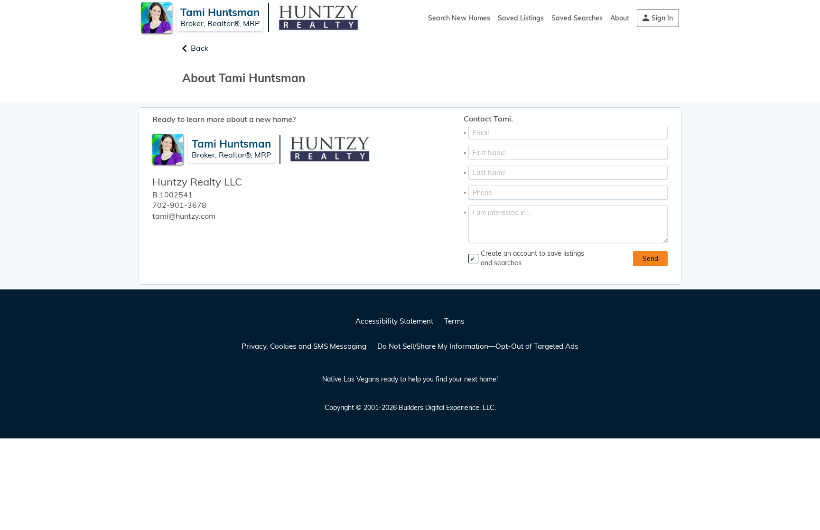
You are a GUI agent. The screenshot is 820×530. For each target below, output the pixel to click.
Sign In (662, 18)
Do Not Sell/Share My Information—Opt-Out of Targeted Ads (477, 346)
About (619, 18)
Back (199, 48)
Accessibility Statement (394, 320)
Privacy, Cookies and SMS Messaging (304, 346)
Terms (454, 320)
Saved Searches (577, 18)
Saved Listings (521, 18)
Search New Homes (459, 18)
